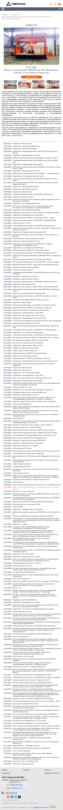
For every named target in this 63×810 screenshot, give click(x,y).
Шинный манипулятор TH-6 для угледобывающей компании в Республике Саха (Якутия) (36, 575)
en (60, 9)
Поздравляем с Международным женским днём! (27, 164)
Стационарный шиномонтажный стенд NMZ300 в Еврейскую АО (33, 194)
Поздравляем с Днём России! (22, 370)
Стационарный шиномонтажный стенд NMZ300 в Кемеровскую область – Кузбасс (35, 296)
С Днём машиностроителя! (21, 473)
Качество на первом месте (21, 636)
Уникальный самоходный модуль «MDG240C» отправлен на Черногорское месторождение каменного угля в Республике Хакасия (36, 717)
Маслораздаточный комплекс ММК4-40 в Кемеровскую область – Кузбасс (36, 337)
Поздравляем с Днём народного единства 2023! (27, 345)
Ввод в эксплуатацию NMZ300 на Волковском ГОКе (29, 293)
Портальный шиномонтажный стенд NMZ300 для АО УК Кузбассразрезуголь (36, 451)
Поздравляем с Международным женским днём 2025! (29, 232)
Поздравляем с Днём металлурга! (23, 197)
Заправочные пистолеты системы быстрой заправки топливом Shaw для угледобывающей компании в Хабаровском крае (35, 645)
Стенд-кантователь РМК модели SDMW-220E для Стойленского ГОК (34, 435)
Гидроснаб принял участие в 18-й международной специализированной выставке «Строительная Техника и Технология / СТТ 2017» (35, 686)
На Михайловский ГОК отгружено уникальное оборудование (31, 748)
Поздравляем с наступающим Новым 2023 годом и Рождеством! (33, 389)
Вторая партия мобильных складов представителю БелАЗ (31, 310)
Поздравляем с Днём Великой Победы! (25, 148)
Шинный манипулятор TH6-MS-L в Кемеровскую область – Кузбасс (34, 217)
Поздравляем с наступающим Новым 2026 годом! (28, 176)
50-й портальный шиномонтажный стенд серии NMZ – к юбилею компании (36, 262)
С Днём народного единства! (22, 464)
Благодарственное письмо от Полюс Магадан (27, 427)
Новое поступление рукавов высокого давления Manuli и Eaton (32, 378)
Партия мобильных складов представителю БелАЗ (28, 238)
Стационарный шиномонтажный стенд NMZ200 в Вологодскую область (35, 253)
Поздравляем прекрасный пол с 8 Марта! (25, 445)
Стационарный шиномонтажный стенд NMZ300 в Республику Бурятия (34, 330)
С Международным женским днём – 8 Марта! (27, 563)
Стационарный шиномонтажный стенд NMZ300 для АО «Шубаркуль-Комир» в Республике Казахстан (37, 550)
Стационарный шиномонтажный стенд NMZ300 (19, 117)
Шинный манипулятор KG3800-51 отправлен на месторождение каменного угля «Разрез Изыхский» (36, 711)
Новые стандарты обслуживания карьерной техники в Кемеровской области (36, 726)
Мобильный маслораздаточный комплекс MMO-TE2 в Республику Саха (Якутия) (35, 152)
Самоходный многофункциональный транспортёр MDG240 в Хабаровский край (36, 326)
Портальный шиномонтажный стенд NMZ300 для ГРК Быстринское (33, 501)
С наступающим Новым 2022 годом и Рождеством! (28, 453)
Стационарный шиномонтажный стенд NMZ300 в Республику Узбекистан (35, 335)
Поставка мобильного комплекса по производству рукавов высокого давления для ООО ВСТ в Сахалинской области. (34, 584)
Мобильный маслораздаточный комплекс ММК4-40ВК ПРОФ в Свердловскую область (37, 256)
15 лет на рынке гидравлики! (21, 751)
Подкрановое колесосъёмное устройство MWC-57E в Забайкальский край (36, 212)
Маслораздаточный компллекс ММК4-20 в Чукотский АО (30, 340)
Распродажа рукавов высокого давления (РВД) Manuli (29, 392)
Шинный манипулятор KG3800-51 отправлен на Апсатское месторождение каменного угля (36, 742)
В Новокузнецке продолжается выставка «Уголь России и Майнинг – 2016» (36, 701)
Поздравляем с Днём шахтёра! (22, 143)
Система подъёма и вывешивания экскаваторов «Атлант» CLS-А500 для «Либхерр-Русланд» (35, 415)
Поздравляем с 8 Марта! (20, 524)
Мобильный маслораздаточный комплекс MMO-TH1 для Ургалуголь (34, 430)
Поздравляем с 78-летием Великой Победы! (26, 372)
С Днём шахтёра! (18, 418)
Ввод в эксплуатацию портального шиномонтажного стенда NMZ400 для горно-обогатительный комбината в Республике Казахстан (35, 559)
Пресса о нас (17, 588)
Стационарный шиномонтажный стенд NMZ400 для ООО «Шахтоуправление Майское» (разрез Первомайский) (37, 622)
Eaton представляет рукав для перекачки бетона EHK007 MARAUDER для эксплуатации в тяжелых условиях (36, 707)
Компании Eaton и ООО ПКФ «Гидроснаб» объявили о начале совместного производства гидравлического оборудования (36, 758)
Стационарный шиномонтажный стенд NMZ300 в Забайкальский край (34, 220)
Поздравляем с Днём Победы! (22, 302)
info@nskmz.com (17, 788)
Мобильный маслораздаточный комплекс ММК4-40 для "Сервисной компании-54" (34, 364)
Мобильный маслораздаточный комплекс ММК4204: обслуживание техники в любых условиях (37, 167)
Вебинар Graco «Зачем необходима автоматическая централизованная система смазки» (35, 547)
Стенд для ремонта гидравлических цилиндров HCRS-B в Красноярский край (37, 320)
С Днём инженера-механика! (21, 466)
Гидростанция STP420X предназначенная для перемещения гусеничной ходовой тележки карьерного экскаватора (35, 411)
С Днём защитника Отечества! (22, 387)
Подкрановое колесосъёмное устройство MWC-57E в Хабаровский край (35, 286)
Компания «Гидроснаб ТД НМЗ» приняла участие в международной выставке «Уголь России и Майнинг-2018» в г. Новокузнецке (37, 649)
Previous (2, 85)
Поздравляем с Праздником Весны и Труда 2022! (28, 443)
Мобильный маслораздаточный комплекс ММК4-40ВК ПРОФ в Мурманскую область (36, 290)
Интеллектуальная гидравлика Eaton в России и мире (29, 720)
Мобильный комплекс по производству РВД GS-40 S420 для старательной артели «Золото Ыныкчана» (36, 494)
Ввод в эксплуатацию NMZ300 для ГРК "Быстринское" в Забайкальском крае (37, 485)
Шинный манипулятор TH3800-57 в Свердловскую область (31, 250)
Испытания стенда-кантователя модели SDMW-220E (29, 440)
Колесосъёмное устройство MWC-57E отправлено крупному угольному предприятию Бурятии (35, 183)
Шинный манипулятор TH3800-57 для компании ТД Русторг (31, 358)
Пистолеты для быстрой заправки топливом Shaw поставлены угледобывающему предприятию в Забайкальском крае (32, 663)
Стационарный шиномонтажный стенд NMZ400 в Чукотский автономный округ (35, 161)
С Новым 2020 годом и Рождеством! (24, 572)
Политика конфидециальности (10, 800)
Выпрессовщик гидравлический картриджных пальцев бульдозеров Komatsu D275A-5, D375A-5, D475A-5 (36, 407)
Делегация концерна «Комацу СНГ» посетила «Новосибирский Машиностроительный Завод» (32, 754)
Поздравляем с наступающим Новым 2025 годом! (28, 248)
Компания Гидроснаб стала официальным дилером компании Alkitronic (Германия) (35, 659)
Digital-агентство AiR (41, 807)
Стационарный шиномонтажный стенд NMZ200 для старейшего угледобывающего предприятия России (32, 244)
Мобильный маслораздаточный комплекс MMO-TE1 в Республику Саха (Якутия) (35, 235)
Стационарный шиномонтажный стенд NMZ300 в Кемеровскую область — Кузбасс (36, 179)
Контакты (26, 770)
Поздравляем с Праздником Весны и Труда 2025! (28, 215)
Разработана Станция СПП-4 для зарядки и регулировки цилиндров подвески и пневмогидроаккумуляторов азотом (37, 421)
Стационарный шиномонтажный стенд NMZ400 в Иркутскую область (34, 225)
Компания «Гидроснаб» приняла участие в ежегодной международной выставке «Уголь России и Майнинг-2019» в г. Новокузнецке (34, 591)
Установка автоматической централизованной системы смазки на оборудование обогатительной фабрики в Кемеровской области (33, 531)
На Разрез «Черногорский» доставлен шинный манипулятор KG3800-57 (35, 714)
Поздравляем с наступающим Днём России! (26, 146)
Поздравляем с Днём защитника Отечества (26, 323)
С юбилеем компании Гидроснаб (23, 270)
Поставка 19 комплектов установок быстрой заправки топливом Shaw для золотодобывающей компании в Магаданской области (36, 618)
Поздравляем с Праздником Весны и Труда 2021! (28, 509)
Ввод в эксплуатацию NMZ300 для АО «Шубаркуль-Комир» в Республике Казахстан (36, 488)
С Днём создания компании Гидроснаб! (25, 350)
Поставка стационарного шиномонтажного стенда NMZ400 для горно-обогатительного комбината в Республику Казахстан (34, 569)
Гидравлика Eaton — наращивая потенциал (26, 745)
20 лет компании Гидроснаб (21, 579)
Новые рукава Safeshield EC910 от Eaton (25, 704)
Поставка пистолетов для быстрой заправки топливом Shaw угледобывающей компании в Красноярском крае (31, 653)
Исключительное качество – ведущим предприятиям (29, 666)
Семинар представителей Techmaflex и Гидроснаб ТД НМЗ (31, 680)
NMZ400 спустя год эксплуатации (23, 491)
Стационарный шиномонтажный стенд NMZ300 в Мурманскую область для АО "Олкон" (36, 273)
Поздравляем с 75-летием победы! (23, 554)
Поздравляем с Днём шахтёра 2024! (24, 284)
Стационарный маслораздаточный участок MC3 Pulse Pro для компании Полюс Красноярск (35, 460)
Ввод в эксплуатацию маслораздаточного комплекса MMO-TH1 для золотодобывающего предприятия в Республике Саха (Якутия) (34, 398)
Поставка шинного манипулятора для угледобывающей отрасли (32, 682)
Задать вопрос (31, 77)
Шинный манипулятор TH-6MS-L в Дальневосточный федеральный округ (35, 264)
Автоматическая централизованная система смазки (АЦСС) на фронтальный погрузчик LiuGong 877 (37, 228)
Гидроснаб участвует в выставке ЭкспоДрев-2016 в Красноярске (33, 698)
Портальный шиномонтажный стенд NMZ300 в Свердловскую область (35, 305)
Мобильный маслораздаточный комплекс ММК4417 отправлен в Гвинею (35, 158)
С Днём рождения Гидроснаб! (22, 404)
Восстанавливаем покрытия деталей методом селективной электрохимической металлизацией (31, 539)
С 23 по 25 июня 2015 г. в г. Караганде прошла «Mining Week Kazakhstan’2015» (32, 738)
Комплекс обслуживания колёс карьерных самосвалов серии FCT (33, 516)
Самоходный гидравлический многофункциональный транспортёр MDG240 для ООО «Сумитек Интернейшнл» (36, 498)
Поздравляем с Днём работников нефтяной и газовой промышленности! (35, 361)
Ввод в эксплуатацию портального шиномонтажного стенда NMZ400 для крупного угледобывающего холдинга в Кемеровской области (35, 535)
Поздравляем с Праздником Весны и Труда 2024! (28, 313)
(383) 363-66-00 (11, 793)
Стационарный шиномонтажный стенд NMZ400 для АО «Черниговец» (34, 626)
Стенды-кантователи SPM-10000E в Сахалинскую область (31, 300)
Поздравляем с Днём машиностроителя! (25, 189)
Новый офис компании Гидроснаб (23, 764)
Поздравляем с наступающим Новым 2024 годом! (28, 332)
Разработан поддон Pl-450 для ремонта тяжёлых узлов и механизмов (34, 401)
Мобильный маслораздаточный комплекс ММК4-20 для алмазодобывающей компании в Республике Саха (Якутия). (36, 384)
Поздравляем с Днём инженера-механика (25, 267)
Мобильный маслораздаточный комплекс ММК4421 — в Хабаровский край (36, 173)
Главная (4, 770)
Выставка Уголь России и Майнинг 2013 (25, 761)
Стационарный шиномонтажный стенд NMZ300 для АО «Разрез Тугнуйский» (36, 677)
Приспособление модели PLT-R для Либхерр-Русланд (29, 438)
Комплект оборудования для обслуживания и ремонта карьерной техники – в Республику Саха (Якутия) (37, 200)
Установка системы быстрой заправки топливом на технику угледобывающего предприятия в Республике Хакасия (31, 527)
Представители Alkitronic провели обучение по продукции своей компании (36, 581)
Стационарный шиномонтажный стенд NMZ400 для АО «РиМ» (32, 674)
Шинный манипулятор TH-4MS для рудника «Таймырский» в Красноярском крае (36, 456)
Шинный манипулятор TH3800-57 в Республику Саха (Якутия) (32, 259)
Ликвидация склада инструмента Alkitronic (26, 279)
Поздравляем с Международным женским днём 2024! (29, 318)
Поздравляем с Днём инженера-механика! (26, 186)
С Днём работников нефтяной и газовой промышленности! (31, 479)
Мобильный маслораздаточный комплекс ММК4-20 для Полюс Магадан (35, 432)
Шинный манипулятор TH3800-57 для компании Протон (30, 353)
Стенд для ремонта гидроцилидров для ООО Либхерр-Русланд (32, 634)
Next (60, 85)
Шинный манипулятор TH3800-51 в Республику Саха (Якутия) (32, 307)
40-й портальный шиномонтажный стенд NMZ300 (28, 343)
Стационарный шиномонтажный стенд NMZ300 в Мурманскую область (35, 281)
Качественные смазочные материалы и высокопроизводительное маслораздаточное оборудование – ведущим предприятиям (33, 206)
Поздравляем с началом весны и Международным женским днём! (33, 609)
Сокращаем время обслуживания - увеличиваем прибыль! (31, 723)
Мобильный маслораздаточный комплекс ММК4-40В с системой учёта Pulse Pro (36, 512)
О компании (6, 773)
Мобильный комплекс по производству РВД (26, 504)
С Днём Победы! (18, 507)
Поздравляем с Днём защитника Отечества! (26, 171)
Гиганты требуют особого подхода (23, 656)
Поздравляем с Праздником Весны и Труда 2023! (28, 375)
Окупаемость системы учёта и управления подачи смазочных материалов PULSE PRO (36, 470)
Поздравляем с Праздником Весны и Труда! (26, 155)
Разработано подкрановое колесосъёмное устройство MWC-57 (32, 425)
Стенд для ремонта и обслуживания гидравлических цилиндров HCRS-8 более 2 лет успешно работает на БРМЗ (35, 605)
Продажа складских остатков (22, 223)
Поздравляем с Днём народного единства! (26, 395)
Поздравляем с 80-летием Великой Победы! (26, 210)
